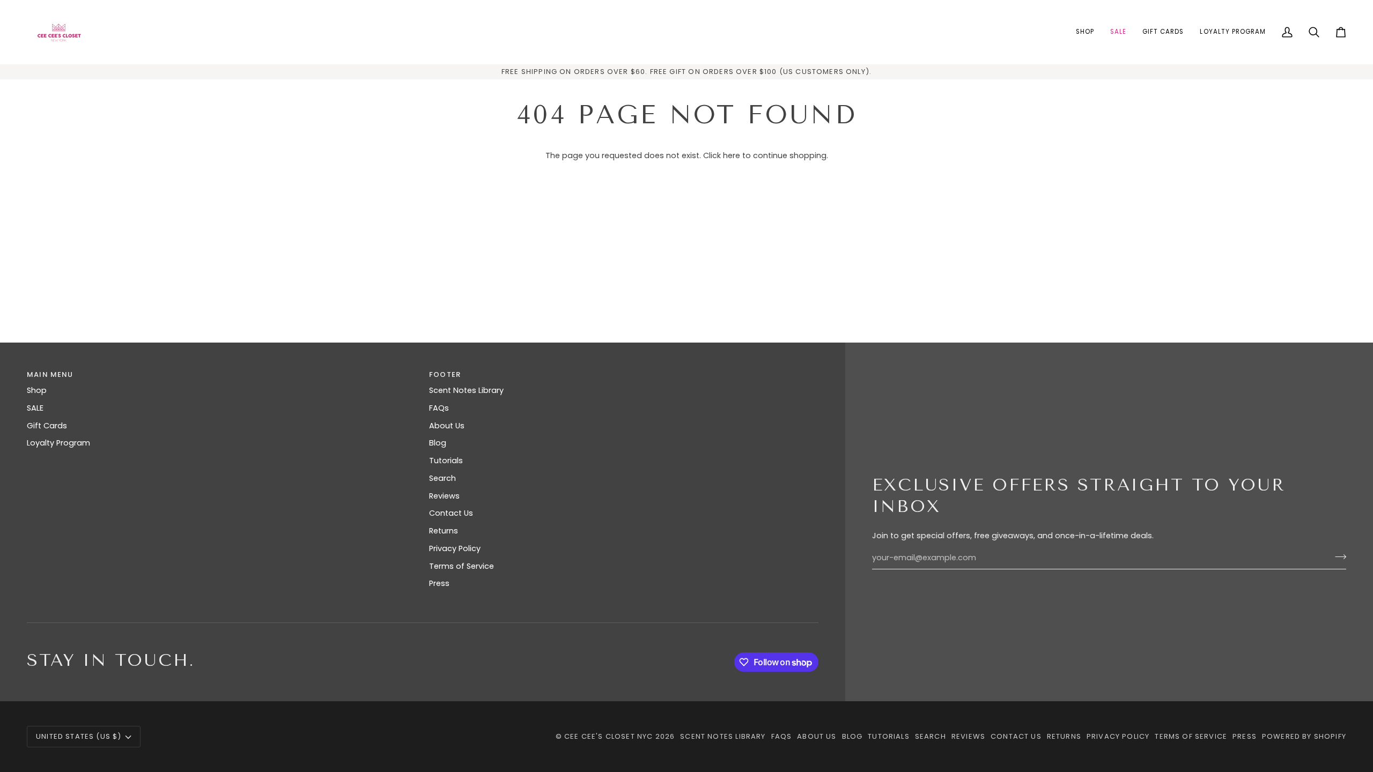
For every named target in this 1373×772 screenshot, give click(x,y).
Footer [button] (445, 374)
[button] (1085, 32)
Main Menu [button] (50, 374)
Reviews (444, 496)
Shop (37, 390)
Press (439, 583)
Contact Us (451, 513)
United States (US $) (78, 736)
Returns (443, 530)
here (731, 155)
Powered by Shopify (1304, 736)
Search (442, 478)
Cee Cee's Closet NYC (608, 736)
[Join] (1337, 556)
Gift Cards (47, 425)
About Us (446, 425)
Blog (437, 442)
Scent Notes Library (466, 390)
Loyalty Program (58, 442)
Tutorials (446, 460)
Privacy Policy (455, 548)
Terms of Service (461, 566)
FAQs (439, 408)
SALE (35, 408)
